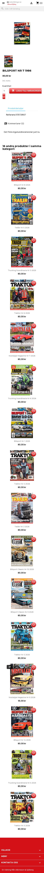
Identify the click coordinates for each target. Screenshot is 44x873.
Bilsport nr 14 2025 (22, 740)
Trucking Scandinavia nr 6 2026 (22, 398)
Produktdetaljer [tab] (15, 108)
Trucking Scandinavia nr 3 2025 (22, 270)
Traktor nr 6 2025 (22, 313)
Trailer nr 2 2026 (22, 527)
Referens (10, 114)
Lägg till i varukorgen (26, 90)
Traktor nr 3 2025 (22, 655)
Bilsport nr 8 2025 (22, 185)
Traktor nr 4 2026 (22, 484)
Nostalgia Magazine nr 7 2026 (22, 356)
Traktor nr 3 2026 (22, 825)
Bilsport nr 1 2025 (22, 441)
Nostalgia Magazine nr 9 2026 (22, 697)
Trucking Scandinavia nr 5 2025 (22, 783)
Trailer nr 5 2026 (22, 228)
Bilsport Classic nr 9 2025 (22, 612)
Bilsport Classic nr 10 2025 (22, 569)
